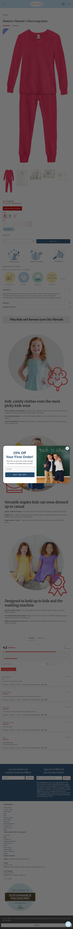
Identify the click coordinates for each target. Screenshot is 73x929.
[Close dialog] (67, 448)
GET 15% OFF (20, 475)
